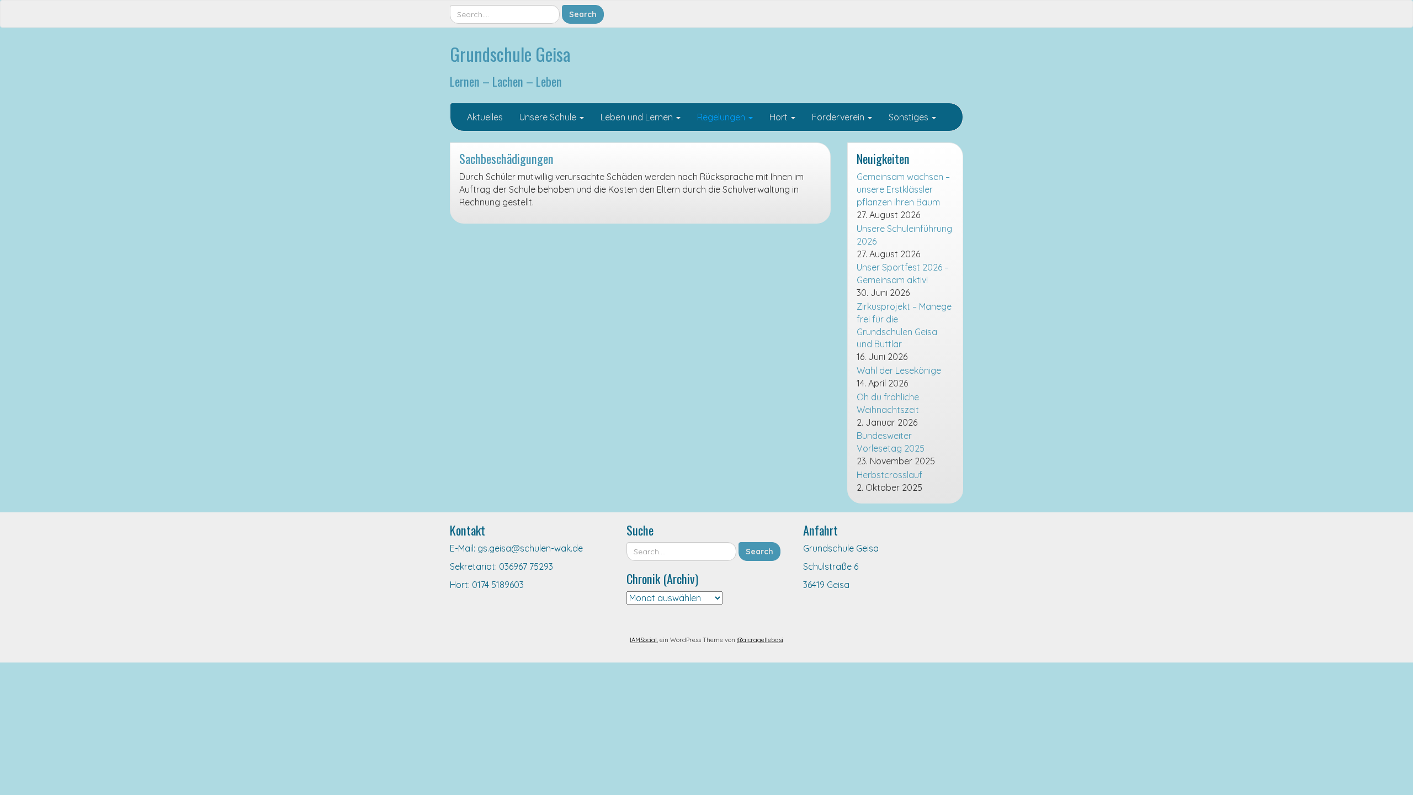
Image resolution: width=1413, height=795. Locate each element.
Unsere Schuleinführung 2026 (904, 235)
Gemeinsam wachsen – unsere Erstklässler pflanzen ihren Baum (903, 189)
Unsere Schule (548, 117)
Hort (779, 117)
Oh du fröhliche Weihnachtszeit (888, 403)
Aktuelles (485, 117)
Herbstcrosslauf (889, 474)
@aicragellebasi (760, 640)
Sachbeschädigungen (506, 158)
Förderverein (839, 117)
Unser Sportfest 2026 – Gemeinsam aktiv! (903, 273)
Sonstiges (910, 117)
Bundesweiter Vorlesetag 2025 (891, 442)
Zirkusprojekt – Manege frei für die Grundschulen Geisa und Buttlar (904, 325)
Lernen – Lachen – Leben (506, 81)
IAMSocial (643, 640)
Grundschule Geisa (510, 54)
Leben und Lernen (638, 117)
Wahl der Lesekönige (899, 370)
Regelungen (722, 117)
